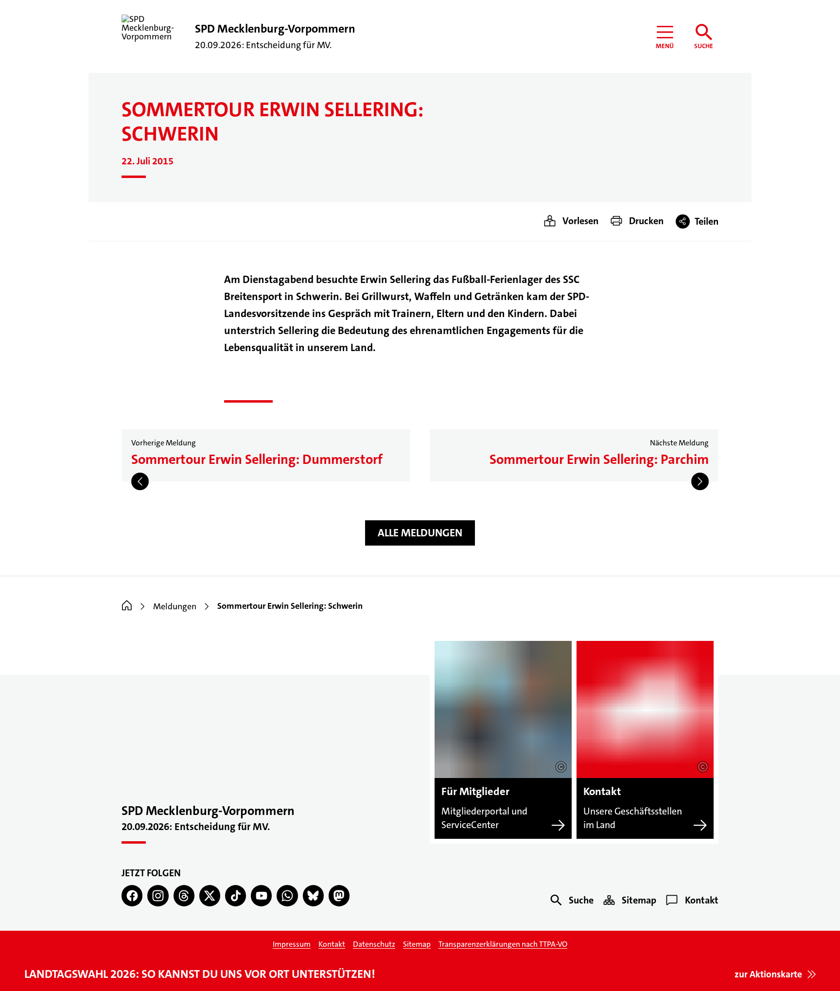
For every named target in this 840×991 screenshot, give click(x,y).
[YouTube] (261, 895)
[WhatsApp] (287, 895)
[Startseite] (127, 606)
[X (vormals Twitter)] (209, 895)
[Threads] (184, 895)
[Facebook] (132, 895)
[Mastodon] (339, 895)
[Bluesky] (313, 895)
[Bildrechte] (561, 767)
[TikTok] (235, 895)
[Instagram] (157, 895)
